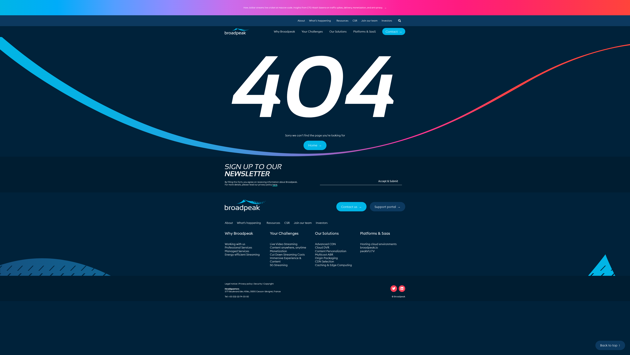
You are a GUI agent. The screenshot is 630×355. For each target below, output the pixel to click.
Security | (258, 283)
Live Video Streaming (283, 244)
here (275, 184)
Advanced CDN (325, 244)
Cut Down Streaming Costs (287, 254)
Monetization (278, 251)
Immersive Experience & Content (285, 259)
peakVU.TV (367, 251)
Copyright (268, 283)
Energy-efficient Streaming (242, 254)
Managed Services (237, 251)
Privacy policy (245, 283)
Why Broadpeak (284, 31)
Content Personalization (330, 251)
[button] (399, 20)
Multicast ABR (324, 254)
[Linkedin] (402, 288)
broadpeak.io (369, 247)
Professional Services (238, 247)
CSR (355, 20)
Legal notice (231, 283)
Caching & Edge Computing (333, 265)
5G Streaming (279, 265)
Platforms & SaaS (364, 31)
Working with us (235, 244)
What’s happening (320, 20)
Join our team (369, 20)
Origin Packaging (326, 258)
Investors (387, 20)
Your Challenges (312, 31)
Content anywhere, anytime (288, 247)
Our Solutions (338, 31)
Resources (342, 20)
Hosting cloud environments (378, 244)
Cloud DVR (322, 247)
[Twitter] (393, 288)
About (301, 20)
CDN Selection (324, 261)
